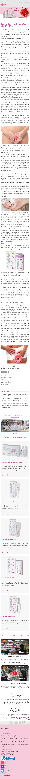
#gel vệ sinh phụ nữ (5, 384)
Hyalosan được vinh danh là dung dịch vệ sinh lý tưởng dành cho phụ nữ (15, 406)
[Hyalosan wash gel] (15, 566)
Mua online (3, 768)
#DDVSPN (3, 379)
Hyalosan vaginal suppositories (12, 462)
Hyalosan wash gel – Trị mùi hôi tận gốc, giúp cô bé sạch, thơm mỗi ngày (15, 395)
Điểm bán (3, 765)
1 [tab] (13, 433)
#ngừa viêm (4, 375)
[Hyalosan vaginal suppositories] (15, 451)
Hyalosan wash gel (8, 578)
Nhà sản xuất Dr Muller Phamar (8, 731)
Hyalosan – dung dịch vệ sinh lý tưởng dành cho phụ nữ (15, 398)
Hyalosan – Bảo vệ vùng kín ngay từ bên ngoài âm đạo (14, 400)
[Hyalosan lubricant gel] (15, 528)
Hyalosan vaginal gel (8, 501)
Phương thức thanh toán (7, 773)
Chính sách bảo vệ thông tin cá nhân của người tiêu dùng (14, 738)
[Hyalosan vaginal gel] (15, 489)
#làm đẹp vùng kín (5, 386)
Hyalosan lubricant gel (9, 539)
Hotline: (21, 2)
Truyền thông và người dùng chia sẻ (9, 736)
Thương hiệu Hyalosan (6, 733)
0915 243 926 (8, 748)
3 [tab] (16, 433)
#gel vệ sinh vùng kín (6, 382)
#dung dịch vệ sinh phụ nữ (7, 377)
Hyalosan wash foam (8, 616)
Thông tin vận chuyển (6, 775)
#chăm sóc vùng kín (5, 381)
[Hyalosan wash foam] (15, 605)
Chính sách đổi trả (5, 770)
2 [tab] (15, 433)
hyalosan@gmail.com (9, 749)
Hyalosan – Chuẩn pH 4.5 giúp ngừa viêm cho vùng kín (14, 403)
